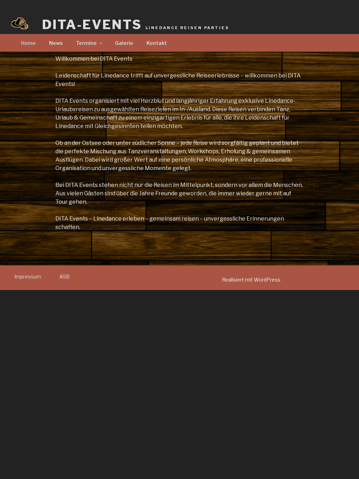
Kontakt (157, 43)
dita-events (135, 24)
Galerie (124, 43)
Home (28, 43)
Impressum (27, 276)
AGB (64, 276)
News (56, 43)
